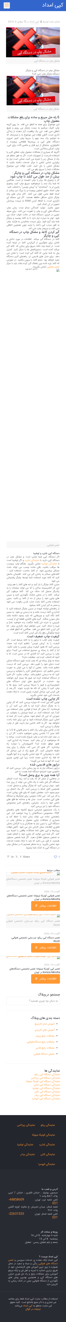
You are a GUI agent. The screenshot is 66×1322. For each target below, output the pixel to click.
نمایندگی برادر (27, 1154)
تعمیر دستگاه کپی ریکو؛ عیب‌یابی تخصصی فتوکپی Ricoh (35, 939)
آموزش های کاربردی (44, 1030)
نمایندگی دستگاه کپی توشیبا (46, 1088)
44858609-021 (33, 1201)
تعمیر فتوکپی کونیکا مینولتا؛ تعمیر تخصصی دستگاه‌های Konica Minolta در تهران (33, 897)
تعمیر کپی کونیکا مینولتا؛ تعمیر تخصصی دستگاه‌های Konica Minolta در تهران (35, 970)
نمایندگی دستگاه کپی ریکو (47, 1075)
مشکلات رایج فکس (45, 1048)
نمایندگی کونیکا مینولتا (43, 1135)
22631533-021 (33, 1215)
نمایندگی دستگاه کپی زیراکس (45, 1078)
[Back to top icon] (58, 1314)
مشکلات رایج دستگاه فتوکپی (40, 1042)
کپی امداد (52, 5)
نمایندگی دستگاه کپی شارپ (46, 1085)
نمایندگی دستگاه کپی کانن (47, 1092)
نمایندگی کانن (48, 1154)
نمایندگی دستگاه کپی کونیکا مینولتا (43, 1081)
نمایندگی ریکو (48, 1125)
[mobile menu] (7, 5)
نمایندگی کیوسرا (46, 1164)
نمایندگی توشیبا (49, 564)
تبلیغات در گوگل (33, 1309)
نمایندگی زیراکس (26, 1125)
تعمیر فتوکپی (53, 267)
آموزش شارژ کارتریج (44, 1024)
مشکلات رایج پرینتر (45, 1036)
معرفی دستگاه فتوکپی (44, 1054)
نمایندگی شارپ (32, 560)
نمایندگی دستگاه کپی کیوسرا (46, 1099)
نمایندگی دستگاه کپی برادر (47, 1095)
